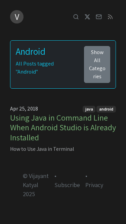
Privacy (94, 185)
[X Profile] (87, 17)
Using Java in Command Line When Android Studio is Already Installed (63, 127)
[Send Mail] (98, 17)
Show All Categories (97, 64)
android (106, 108)
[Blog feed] (110, 17)
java (89, 108)
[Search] (76, 17)
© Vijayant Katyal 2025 (36, 185)
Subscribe (67, 185)
